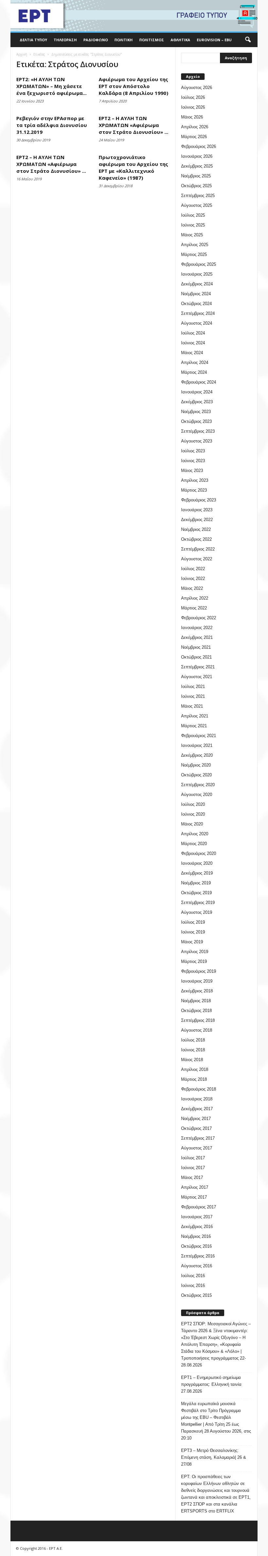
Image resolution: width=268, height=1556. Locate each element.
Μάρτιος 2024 (194, 372)
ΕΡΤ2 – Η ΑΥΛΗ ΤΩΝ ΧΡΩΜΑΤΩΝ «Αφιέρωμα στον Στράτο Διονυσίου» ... (133, 125)
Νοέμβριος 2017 (196, 1118)
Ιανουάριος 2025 (196, 274)
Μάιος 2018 (192, 1059)
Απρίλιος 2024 (194, 362)
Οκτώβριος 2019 (196, 892)
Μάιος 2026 (192, 117)
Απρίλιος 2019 (194, 951)
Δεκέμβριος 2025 (197, 166)
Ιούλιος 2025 (193, 215)
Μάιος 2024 (192, 352)
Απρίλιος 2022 (194, 598)
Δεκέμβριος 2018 (197, 990)
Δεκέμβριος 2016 (197, 1226)
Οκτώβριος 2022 (196, 539)
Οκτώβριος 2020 (196, 774)
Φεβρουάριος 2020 (198, 853)
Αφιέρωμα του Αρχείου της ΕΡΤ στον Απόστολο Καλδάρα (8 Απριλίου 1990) (133, 86)
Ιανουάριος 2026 (196, 156)
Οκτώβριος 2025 (196, 185)
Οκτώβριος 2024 (196, 303)
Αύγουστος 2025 (196, 205)
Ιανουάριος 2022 (196, 627)
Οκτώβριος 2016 (196, 1246)
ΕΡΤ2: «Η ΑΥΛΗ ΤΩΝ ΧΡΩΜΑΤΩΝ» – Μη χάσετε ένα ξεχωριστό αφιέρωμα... (51, 86)
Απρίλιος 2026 (194, 126)
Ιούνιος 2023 (193, 460)
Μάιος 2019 (192, 941)
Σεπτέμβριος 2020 (198, 784)
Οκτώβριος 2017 (196, 1128)
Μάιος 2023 (192, 470)
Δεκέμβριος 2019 (197, 873)
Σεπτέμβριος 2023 (198, 431)
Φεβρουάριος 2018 (198, 1089)
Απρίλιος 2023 (194, 480)
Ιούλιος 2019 (193, 922)
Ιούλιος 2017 (193, 1157)
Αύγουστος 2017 (196, 1148)
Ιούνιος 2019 (193, 932)
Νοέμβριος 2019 (196, 882)
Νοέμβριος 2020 (196, 765)
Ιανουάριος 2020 (196, 863)
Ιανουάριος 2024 (196, 391)
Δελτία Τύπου (33, 39)
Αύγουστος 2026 (196, 87)
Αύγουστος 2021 (196, 676)
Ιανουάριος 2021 (196, 745)
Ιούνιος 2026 (193, 107)
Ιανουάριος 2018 (196, 1098)
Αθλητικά (180, 39)
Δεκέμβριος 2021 (197, 637)
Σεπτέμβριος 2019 (198, 902)
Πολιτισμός (151, 39)
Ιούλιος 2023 (193, 450)
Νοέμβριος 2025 (196, 175)
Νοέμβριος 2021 (196, 647)
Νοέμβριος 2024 (196, 293)
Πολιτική (123, 39)
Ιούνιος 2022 (193, 578)
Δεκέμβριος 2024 (197, 283)
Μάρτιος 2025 (194, 254)
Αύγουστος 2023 (196, 441)
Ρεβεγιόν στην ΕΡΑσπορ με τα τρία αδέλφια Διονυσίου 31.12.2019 (51, 125)
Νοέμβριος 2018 (196, 1000)
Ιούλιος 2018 (193, 1040)
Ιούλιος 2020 (193, 804)
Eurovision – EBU (214, 39)
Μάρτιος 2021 (194, 725)
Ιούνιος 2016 (193, 1285)
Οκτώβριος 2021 (196, 657)
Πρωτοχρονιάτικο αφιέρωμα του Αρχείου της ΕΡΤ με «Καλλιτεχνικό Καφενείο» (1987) (133, 167)
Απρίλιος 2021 (194, 716)
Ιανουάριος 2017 (196, 1216)
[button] (248, 40)
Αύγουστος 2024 (196, 323)
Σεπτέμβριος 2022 (198, 549)
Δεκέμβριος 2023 (197, 401)
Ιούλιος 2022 (193, 568)
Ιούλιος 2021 (193, 686)
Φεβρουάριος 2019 (198, 971)
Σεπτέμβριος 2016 (198, 1256)
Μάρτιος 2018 (194, 1079)
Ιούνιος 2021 (193, 696)
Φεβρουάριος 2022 (198, 617)
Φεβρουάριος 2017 (198, 1206)
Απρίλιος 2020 (194, 833)
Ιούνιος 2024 (193, 342)
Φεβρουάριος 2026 (198, 146)
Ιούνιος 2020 (193, 814)
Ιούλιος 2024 (193, 333)
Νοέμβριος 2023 (196, 411)
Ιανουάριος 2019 (196, 981)
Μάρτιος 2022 (194, 608)
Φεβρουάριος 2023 (198, 500)
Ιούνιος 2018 (193, 1049)
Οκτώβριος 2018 (196, 1010)
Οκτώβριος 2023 (196, 421)
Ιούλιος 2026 (193, 97)
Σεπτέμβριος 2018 (198, 1020)
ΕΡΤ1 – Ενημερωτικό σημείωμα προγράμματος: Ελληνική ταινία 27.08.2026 (211, 1384)
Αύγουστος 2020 (196, 794)
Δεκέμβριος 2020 (197, 755)
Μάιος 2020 (192, 824)
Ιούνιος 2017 (193, 1167)
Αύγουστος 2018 (196, 1030)
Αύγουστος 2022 (196, 558)
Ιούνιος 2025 (193, 225)
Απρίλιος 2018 (194, 1069)
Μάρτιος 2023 (194, 490)
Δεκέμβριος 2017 (197, 1108)
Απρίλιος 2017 (194, 1187)
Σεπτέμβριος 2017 (198, 1138)
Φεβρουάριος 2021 (198, 735)
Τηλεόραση (65, 39)
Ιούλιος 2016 (193, 1275)
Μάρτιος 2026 (194, 136)
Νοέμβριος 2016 (196, 1236)
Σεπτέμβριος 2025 (198, 195)
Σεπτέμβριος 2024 (198, 313)
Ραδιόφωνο (95, 39)
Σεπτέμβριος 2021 (198, 666)
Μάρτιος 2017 (194, 1197)
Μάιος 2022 (192, 588)
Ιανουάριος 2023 (196, 509)
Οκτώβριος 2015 (196, 1295)
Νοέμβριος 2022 (196, 529)
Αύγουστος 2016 (196, 1265)
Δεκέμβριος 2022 (197, 519)
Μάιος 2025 (192, 234)
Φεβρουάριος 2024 (198, 382)
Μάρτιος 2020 (194, 843)
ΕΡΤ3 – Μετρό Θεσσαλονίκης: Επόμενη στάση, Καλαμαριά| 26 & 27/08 (213, 1457)
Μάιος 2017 (192, 1177)
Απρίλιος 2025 (194, 244)
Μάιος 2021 (192, 706)
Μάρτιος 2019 (194, 961)
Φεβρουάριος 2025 (198, 264)
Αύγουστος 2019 (196, 912)
